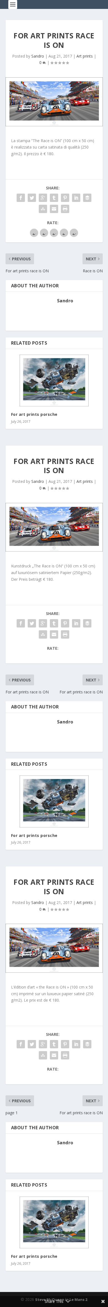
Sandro (37, 56)
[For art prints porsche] (54, 381)
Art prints (84, 56)
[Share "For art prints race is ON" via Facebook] (20, 197)
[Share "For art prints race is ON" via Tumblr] (54, 197)
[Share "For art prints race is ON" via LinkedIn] (76, 197)
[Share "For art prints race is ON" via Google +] (42, 197)
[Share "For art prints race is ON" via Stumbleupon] (42, 208)
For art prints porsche (34, 414)
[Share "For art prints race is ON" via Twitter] (31, 197)
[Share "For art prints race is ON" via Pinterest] (65, 197)
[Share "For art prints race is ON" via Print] (65, 208)
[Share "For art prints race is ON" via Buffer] (87, 197)
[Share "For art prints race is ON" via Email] (54, 208)
